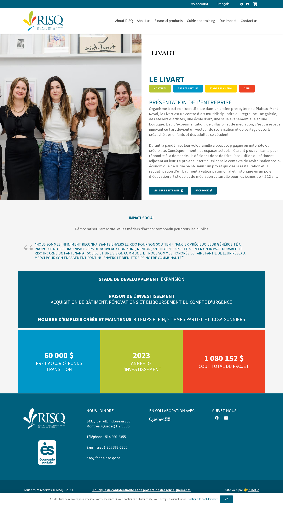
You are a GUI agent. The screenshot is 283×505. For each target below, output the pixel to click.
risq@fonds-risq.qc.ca (103, 458)
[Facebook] (242, 4)
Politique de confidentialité (203, 499)
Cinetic (253, 490)
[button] (260, 21)
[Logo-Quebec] (173, 419)
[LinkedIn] (247, 4)
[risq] (43, 21)
